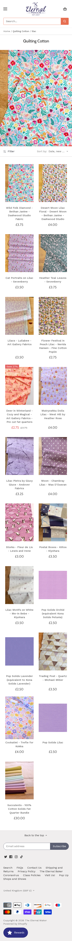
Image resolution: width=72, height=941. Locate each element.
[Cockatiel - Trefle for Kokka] (19, 717)
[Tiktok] (21, 856)
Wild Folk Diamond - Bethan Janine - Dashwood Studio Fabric (19, 213)
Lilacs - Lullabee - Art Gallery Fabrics (19, 342)
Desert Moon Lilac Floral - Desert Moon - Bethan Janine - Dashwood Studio (52, 213)
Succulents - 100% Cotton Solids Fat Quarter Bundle (19, 809)
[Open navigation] (5, 9)
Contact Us (34, 867)
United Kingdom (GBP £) (17, 890)
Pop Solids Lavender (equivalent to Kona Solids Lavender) (19, 679)
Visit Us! (50, 875)
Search (7, 867)
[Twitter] (5, 856)
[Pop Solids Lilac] (53, 717)
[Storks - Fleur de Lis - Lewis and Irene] (19, 522)
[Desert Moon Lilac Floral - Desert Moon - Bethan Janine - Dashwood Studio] (53, 183)
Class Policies (32, 875)
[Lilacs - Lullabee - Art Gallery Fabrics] (19, 315)
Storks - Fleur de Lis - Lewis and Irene (19, 549)
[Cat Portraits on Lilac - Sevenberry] (19, 253)
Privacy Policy (26, 871)
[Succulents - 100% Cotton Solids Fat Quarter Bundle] (19, 780)
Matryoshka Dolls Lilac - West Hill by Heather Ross (52, 414)
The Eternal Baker (51, 871)
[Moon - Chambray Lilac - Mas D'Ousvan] (53, 456)
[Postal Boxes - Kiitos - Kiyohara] (53, 522)
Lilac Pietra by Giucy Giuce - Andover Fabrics (19, 484)
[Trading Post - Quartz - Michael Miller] (53, 651)
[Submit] (64, 21)
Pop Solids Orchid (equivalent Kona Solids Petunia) (52, 613)
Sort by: (42, 151)
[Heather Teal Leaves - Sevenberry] (53, 253)
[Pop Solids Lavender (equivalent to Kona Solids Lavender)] (19, 651)
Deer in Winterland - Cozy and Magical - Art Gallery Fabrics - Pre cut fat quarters (19, 416)
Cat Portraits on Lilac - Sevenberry (19, 279)
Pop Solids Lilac (52, 742)
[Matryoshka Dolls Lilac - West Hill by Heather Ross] (53, 386)
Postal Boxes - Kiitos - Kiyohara (52, 549)
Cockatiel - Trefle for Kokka (19, 744)
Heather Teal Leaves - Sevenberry (52, 279)
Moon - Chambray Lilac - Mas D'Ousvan (52, 482)
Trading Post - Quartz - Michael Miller (53, 677)
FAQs (20, 867)
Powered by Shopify (15, 923)
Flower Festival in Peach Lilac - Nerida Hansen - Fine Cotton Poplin (53, 346)
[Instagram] (16, 856)
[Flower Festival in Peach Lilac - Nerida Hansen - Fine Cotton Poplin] (53, 315)
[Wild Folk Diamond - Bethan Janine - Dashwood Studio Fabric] (19, 183)
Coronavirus (11, 875)
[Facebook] (10, 856)
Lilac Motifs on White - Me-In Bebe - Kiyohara (19, 613)
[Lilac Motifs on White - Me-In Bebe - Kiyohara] (19, 585)
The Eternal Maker (36, 920)
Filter (11, 151)
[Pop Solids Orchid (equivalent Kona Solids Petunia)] (53, 585)
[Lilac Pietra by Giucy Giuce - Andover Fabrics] (19, 456)
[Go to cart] (65, 8)
